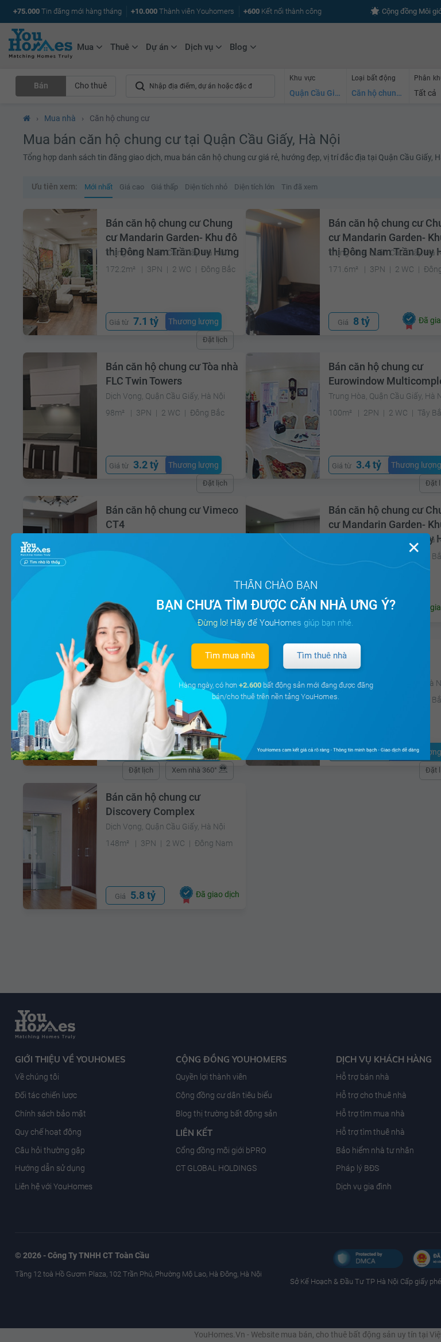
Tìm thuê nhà (322, 655)
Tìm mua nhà (230, 655)
